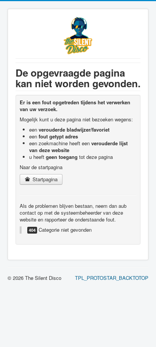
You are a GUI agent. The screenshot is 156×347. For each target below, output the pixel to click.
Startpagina (44, 179)
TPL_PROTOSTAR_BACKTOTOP (111, 277)
